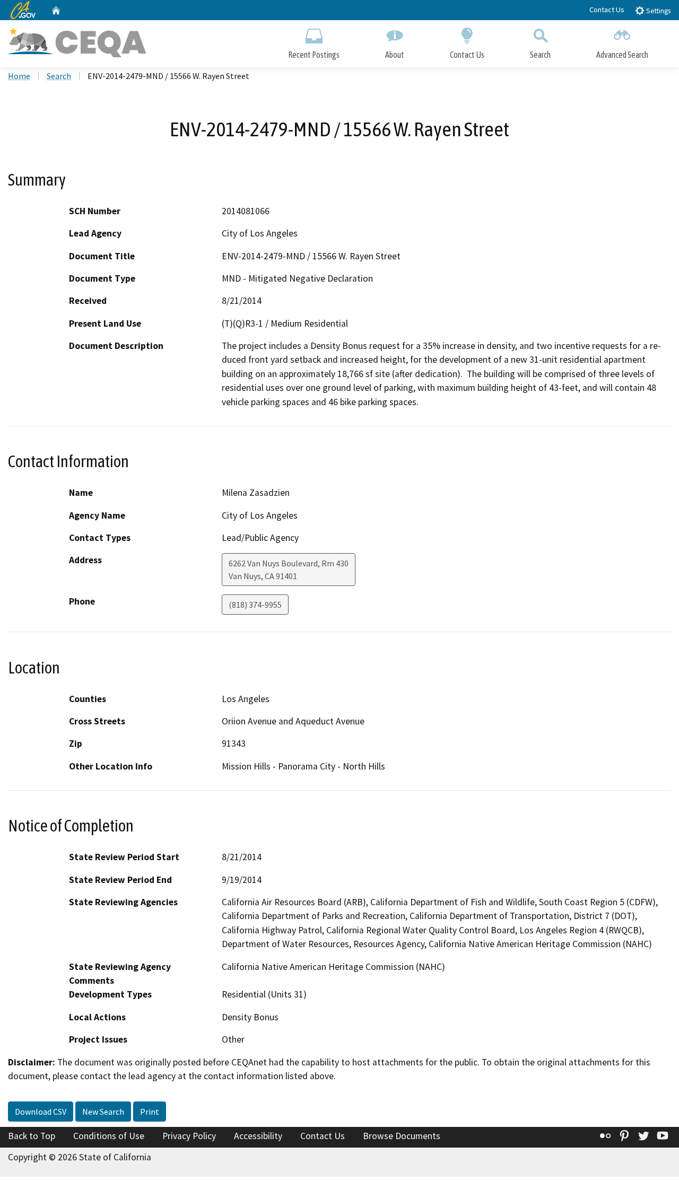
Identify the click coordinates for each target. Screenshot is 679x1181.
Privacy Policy (189, 1136)
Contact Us (606, 9)
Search (540, 54)
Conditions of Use (108, 1136)
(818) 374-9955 (255, 604)
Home (19, 76)
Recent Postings (314, 54)
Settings (658, 10)
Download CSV (40, 1111)
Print (149, 1111)
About (394, 54)
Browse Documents (401, 1136)
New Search (103, 1111)
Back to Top (31, 1136)
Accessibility (258, 1136)
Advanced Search (622, 54)
